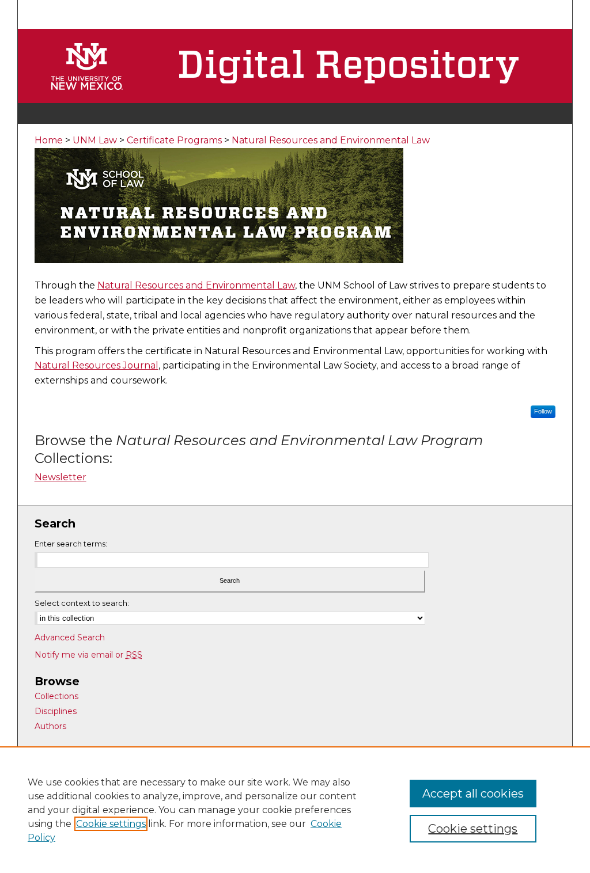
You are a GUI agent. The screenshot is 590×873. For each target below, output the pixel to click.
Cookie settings (111, 823)
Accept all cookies (473, 793)
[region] (295, 809)
